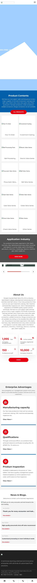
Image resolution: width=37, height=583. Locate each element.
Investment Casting (27, 135)
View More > (7, 419)
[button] (4, 271)
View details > (7, 515)
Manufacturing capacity (16, 407)
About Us (18, 294)
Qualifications (10, 437)
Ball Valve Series (27, 182)
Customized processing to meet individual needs (18, 538)
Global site (16, 573)
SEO (20, 574)
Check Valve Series (10, 229)
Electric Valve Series (27, 158)
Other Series (27, 229)
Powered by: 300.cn (6, 573)
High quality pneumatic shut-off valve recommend (18, 525)
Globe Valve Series (27, 206)
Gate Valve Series (10, 206)
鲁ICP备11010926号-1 (7, 574)
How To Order (10, 135)
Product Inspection (14, 466)
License (16, 574)
